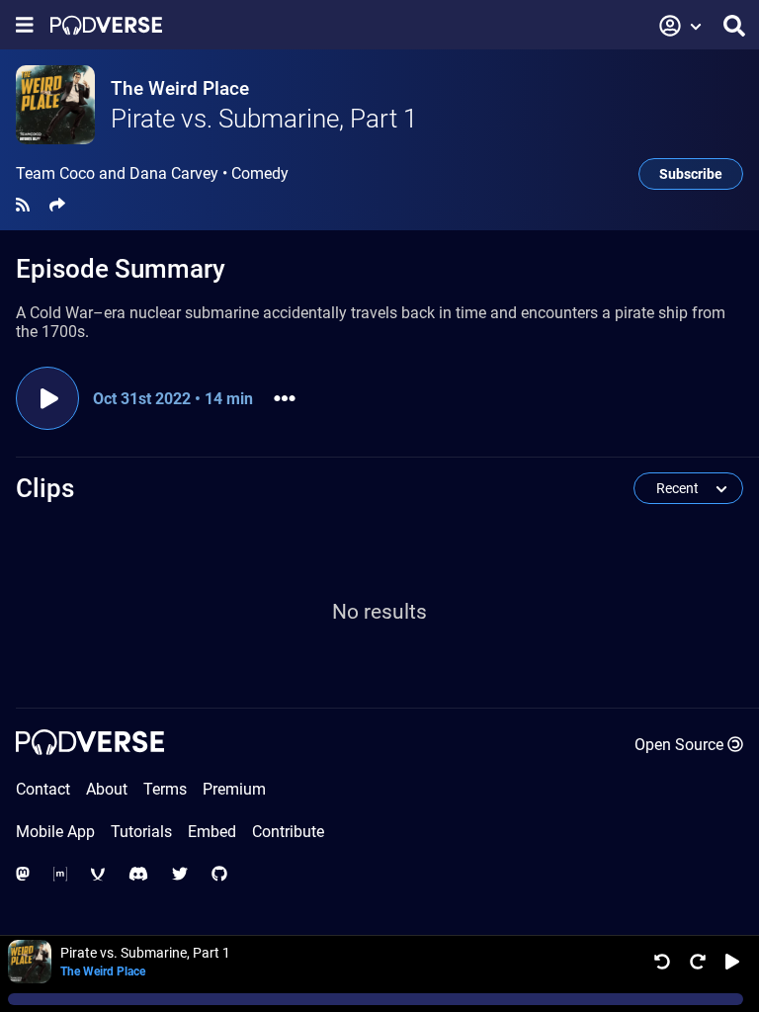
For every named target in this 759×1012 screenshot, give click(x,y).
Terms (165, 789)
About (106, 789)
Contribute (288, 831)
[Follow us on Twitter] (180, 874)
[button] (681, 26)
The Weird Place (180, 88)
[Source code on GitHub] (219, 874)
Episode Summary (120, 269)
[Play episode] (47, 398)
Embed (212, 831)
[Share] (57, 205)
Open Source (678, 744)
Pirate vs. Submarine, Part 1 (264, 118)
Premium (234, 789)
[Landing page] (106, 25)
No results (379, 612)
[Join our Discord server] (138, 874)
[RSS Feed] (23, 205)
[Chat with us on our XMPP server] (98, 874)
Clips (45, 488)
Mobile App (55, 831)
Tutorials (141, 831)
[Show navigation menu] (24, 25)
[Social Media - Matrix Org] (60, 874)
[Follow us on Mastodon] (23, 874)
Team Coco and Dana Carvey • (152, 174)
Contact (43, 789)
